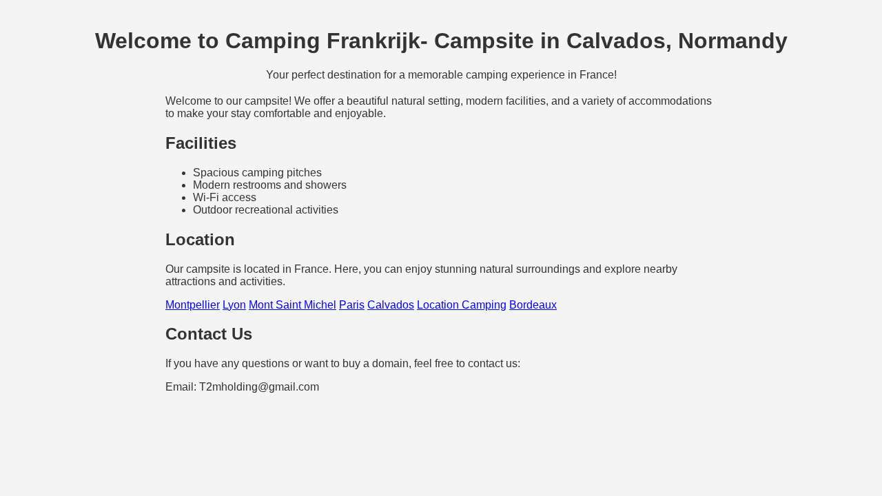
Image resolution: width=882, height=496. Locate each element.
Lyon (234, 305)
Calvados (390, 305)
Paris (352, 305)
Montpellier (192, 305)
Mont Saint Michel (292, 305)
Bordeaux (533, 305)
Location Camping (461, 305)
